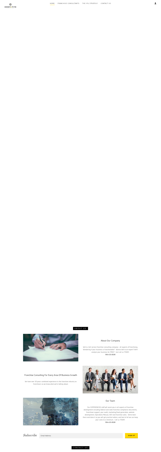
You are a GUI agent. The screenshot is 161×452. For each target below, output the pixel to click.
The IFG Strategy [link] (90, 3)
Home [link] (52, 3)
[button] (155, 3)
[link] (10, 3)
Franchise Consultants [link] (68, 3)
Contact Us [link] (106, 3)
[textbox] (81, 435)
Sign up (131, 435)
